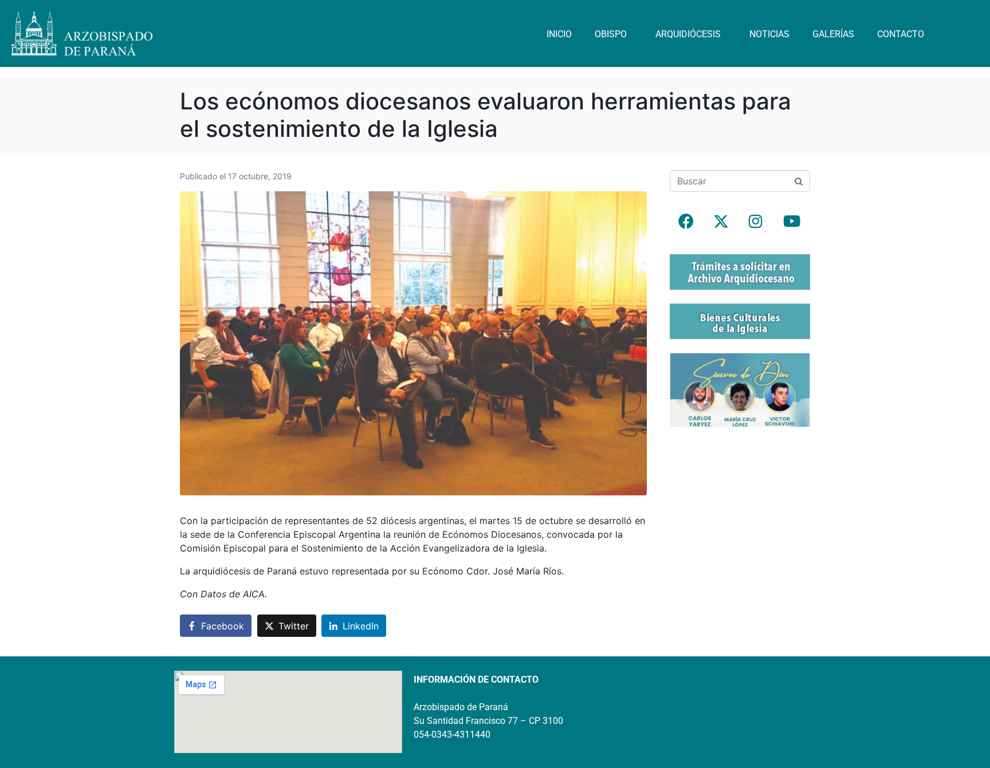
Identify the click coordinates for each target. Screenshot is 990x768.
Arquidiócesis (688, 34)
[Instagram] (756, 222)
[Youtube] (791, 222)
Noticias (769, 34)
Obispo (611, 34)
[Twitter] (721, 222)
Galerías (833, 34)
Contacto (900, 34)
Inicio (559, 34)
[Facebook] (686, 222)
